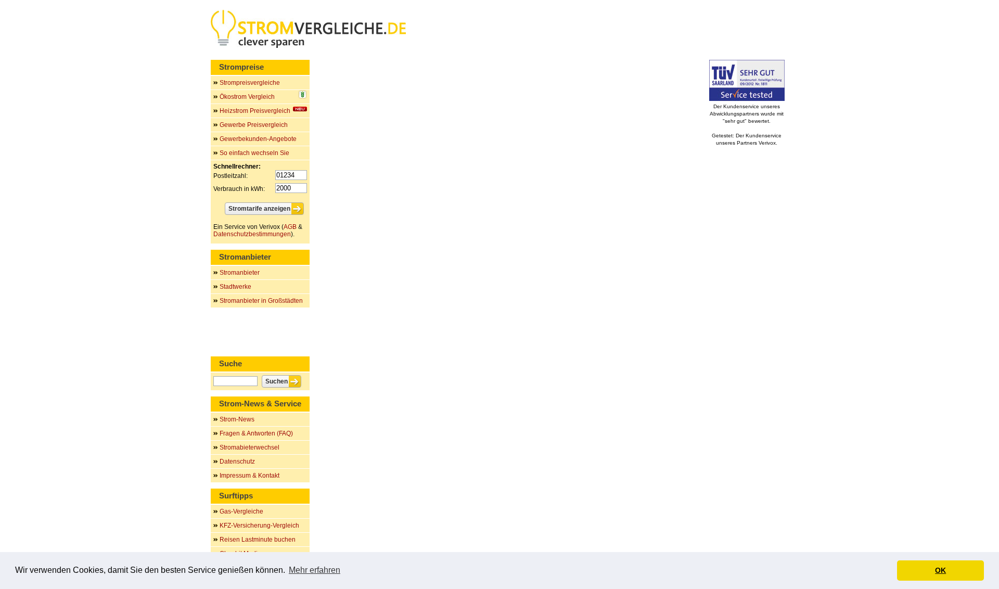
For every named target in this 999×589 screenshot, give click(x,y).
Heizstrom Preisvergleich (255, 110)
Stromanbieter (240, 272)
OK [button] (940, 570)
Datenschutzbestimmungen (252, 234)
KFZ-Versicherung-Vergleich (259, 525)
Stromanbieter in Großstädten (261, 300)
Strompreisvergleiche (250, 82)
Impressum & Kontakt (249, 475)
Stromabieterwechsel (249, 447)
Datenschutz (237, 461)
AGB (290, 227)
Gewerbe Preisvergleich (254, 125)
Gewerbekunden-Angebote (258, 139)
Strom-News (237, 419)
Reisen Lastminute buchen (258, 539)
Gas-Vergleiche (241, 511)
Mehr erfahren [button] (314, 570)
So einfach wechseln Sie (254, 153)
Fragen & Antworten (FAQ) (256, 433)
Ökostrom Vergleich (247, 96)
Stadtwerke (235, 286)
